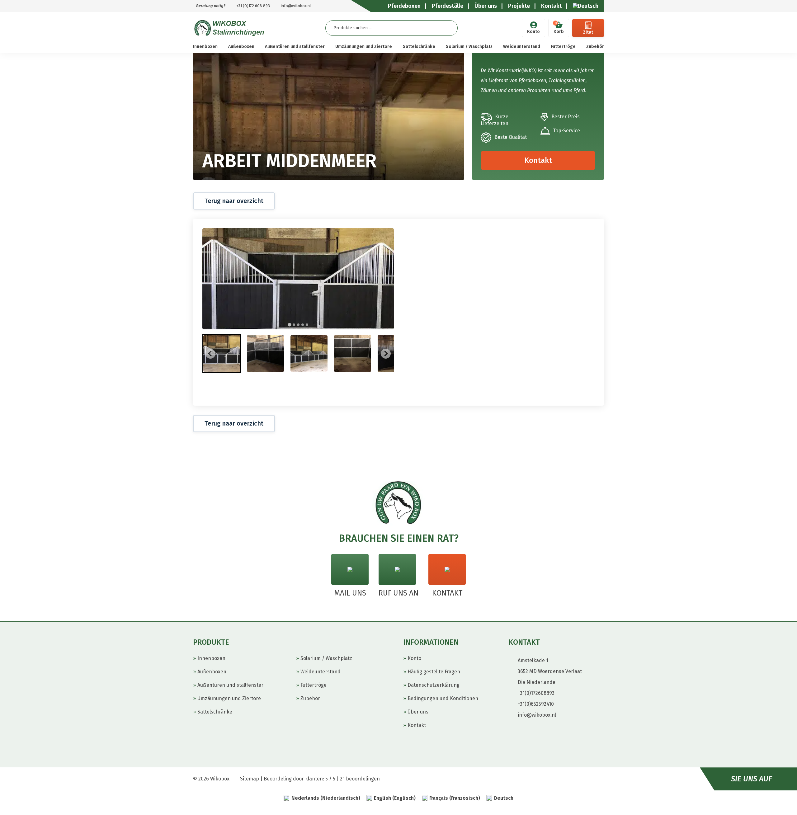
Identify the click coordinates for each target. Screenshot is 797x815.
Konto (533, 31)
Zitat (588, 32)
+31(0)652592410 (536, 704)
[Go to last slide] (210, 354)
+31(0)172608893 (536, 693)
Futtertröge (563, 46)
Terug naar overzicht (234, 201)
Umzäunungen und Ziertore (363, 46)
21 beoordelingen (360, 779)
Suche (448, 27)
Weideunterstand (521, 46)
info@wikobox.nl (296, 5)
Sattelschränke (419, 46)
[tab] (289, 324)
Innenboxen (205, 46)
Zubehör (595, 46)
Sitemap (249, 779)
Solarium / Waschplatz (469, 46)
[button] (221, 353)
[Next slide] (386, 354)
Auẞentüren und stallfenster (295, 46)
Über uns (418, 712)
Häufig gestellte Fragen (434, 672)
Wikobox (219, 779)
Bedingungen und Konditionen (443, 698)
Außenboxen (241, 46)
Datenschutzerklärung (434, 685)
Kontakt (538, 160)
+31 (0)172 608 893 (253, 5)
